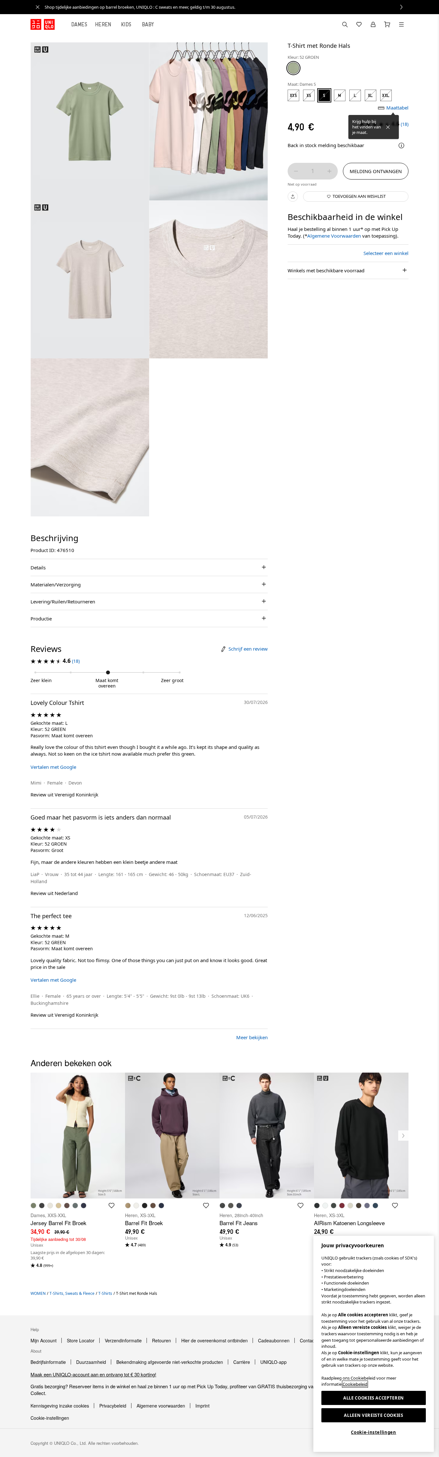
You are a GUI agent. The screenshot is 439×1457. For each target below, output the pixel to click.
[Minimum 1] (296, 171)
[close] (38, 7)
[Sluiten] (388, 127)
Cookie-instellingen (373, 1432)
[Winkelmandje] (387, 24)
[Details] (401, 145)
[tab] (79, 24)
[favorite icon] (111, 1205)
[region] (373, 1344)
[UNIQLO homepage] (43, 24)
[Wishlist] (359, 24)
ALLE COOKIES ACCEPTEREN (373, 1398)
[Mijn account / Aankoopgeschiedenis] (373, 24)
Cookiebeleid (355, 1384)
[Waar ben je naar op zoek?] (345, 24)
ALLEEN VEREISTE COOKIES (373, 1415)
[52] (293, 68)
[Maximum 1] (329, 171)
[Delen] (293, 196)
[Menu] (401, 24)
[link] (226, 7)
